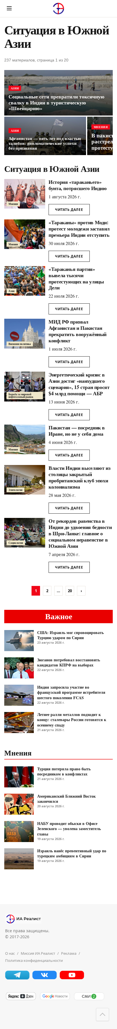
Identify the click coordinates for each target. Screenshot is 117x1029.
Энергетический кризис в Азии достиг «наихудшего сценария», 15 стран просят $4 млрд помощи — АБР (79, 384)
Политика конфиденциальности (34, 960)
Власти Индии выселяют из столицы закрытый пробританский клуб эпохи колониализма (79, 477)
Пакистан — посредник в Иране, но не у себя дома (77, 430)
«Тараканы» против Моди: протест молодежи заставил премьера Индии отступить (79, 228)
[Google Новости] (54, 999)
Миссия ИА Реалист (38, 953)
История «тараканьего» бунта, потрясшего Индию (78, 185)
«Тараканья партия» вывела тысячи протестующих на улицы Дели (76, 278)
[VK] (44, 978)
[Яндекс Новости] (20, 999)
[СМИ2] (89, 999)
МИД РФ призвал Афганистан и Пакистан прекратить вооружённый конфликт (77, 331)
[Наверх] (102, 1014)
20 (70, 590)
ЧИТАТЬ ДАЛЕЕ (69, 209)
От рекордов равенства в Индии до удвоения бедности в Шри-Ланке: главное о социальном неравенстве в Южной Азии (80, 533)
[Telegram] (17, 978)
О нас (10, 953)
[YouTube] (72, 978)
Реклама (68, 953)
